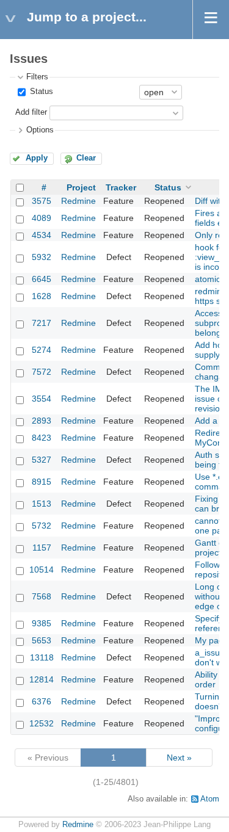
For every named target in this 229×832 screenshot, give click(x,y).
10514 (41, 569)
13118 (42, 657)
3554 (41, 398)
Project (81, 187)
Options (40, 130)
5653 (41, 640)
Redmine (78, 201)
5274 (41, 350)
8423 (41, 438)
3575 (41, 201)
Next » (179, 757)
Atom (209, 799)
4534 (41, 235)
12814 (41, 679)
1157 (41, 547)
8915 (41, 482)
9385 (41, 623)
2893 (41, 420)
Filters (37, 77)
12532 (41, 723)
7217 (41, 323)
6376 (41, 701)
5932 (41, 257)
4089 (41, 218)
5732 (41, 525)
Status (40, 91)
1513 (41, 503)
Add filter (31, 112)
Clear (86, 158)
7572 (41, 372)
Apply (37, 158)
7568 (41, 596)
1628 (41, 296)
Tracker (121, 187)
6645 (41, 279)
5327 (41, 460)
